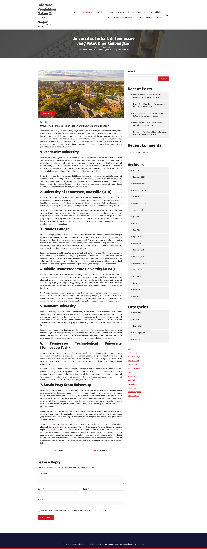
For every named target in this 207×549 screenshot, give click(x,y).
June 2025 (137, 223)
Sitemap (130, 12)
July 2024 (137, 276)
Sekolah (98, 12)
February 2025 (139, 250)
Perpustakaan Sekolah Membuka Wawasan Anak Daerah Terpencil (147, 96)
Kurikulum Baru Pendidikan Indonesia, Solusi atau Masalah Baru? (149, 133)
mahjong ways (134, 357)
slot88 (158, 17)
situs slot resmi (134, 384)
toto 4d (95, 139)
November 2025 (139, 190)
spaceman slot (52, 430)
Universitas (87, 12)
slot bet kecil (133, 365)
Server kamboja (129, 17)
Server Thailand (145, 17)
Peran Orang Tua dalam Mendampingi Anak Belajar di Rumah (149, 105)
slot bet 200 (133, 349)
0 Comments (102, 450)
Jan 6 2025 (44, 122)
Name (41, 489)
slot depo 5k (133, 353)
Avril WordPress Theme (134, 544)
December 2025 (139, 183)
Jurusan (120, 12)
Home (76, 12)
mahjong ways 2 (134, 368)
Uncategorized (139, 333)
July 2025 (136, 217)
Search (131, 71)
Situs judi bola (155, 12)
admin (60, 450)
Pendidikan (138, 326)
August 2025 (138, 210)
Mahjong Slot (113, 17)
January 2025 (138, 256)
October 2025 (138, 197)
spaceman (132, 388)
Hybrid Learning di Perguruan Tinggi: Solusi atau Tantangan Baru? (148, 114)
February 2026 (139, 177)
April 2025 (137, 237)
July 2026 (137, 170)
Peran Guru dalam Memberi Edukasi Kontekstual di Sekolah (148, 124)
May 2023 (137, 296)
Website (41, 500)
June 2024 (137, 283)
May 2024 (137, 290)
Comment (42, 474)
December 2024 (139, 263)
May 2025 (137, 230)
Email (86, 489)
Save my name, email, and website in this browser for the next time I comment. (73, 510)
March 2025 (137, 243)
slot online (132, 380)
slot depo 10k (133, 396)
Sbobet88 (142, 12)
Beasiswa (109, 12)
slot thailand (133, 361)
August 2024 (138, 270)
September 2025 (139, 203)
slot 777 (131, 372)
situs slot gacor (134, 376)
